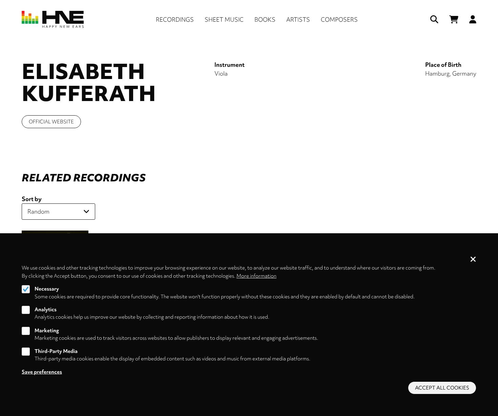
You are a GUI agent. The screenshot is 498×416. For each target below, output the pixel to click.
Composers (339, 19)
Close (473, 259)
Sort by (32, 199)
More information (256, 275)
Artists (298, 19)
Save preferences (42, 372)
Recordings (175, 19)
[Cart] (453, 19)
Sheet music (224, 19)
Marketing (47, 330)
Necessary (47, 288)
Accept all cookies (442, 387)
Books (264, 19)
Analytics (46, 309)
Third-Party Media (56, 351)
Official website (51, 121)
